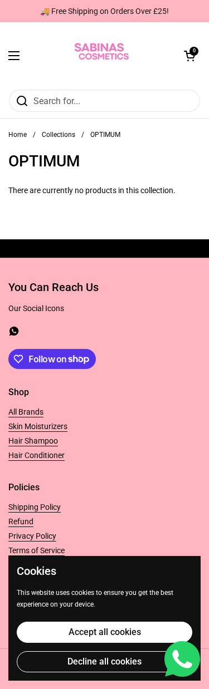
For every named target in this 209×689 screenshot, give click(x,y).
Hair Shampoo (33, 440)
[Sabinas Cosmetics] (102, 55)
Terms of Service (36, 550)
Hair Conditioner (36, 455)
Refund (20, 521)
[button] (189, 56)
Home (17, 135)
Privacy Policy (32, 535)
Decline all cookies (104, 661)
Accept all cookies (105, 632)
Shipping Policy (34, 507)
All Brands (25, 411)
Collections (58, 135)
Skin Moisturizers (37, 426)
